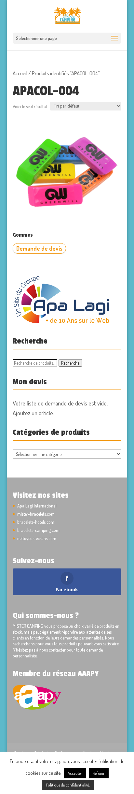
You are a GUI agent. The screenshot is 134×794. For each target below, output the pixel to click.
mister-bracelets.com (36, 514)
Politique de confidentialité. (68, 784)
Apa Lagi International (37, 505)
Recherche (70, 363)
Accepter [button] (75, 773)
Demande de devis (39, 248)
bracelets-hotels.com (35, 522)
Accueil (20, 73)
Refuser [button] (99, 773)
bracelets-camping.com (38, 530)
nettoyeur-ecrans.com (36, 538)
